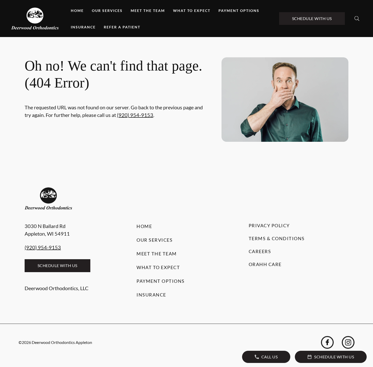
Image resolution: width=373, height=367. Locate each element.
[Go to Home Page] (35, 19)
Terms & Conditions (277, 238)
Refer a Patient (122, 27)
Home (77, 10)
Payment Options (238, 10)
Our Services (107, 10)
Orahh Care (265, 264)
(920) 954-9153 (135, 115)
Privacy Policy (269, 225)
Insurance (83, 27)
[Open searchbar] (357, 18)
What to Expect (191, 10)
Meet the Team (148, 10)
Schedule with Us (312, 18)
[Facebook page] (327, 342)
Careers (260, 251)
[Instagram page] (348, 342)
